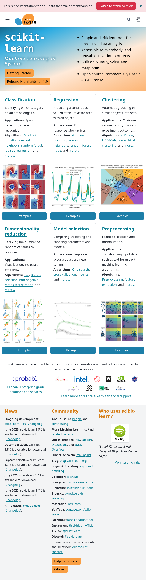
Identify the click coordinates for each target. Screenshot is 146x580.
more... (10, 155)
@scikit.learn (71, 531)
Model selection (71, 228)
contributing (60, 424)
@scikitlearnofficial (80, 520)
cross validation (64, 274)
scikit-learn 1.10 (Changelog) (24, 424)
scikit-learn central (81, 482)
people (77, 419)
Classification (20, 99)
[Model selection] (73, 321)
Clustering (113, 99)
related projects (62, 434)
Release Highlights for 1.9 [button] (27, 81)
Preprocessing (118, 228)
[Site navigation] (7, 19)
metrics (83, 274)
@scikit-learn (73, 537)
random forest (31, 145)
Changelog (13, 439)
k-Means (127, 135)
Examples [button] (24, 216)
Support (87, 440)
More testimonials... (127, 462)
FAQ (77, 440)
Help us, (66, 561)
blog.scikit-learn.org (73, 461)
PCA (26, 275)
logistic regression (18, 150)
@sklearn (74, 504)
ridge (57, 150)
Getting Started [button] (19, 73)
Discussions (59, 445)
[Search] (128, 19)
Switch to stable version (116, 6)
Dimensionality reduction (22, 231)
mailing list (83, 455)
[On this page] (138, 19)
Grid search (80, 269)
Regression (66, 99)
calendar (72, 477)
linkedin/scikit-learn (79, 488)
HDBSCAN (109, 140)
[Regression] (73, 186)
